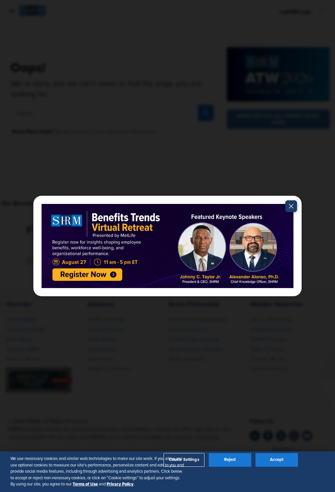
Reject (230, 460)
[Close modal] (291, 206)
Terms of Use (85, 484)
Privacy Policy (120, 484)
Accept (276, 460)
